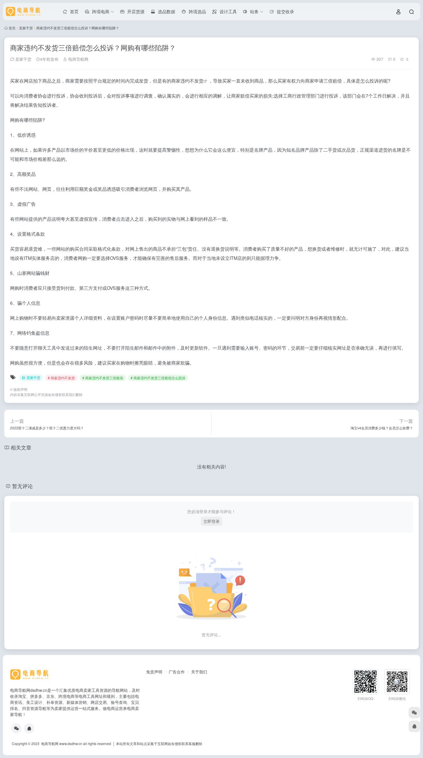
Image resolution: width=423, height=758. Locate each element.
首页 (12, 27)
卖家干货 (26, 27)
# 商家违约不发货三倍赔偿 (102, 377)
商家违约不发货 (187, 80)
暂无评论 (22, 486)
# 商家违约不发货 (61, 377)
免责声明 (154, 672)
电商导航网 (77, 59)
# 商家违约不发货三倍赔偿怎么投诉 (158, 377)
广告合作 (177, 672)
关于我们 (199, 672)
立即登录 (211, 521)
